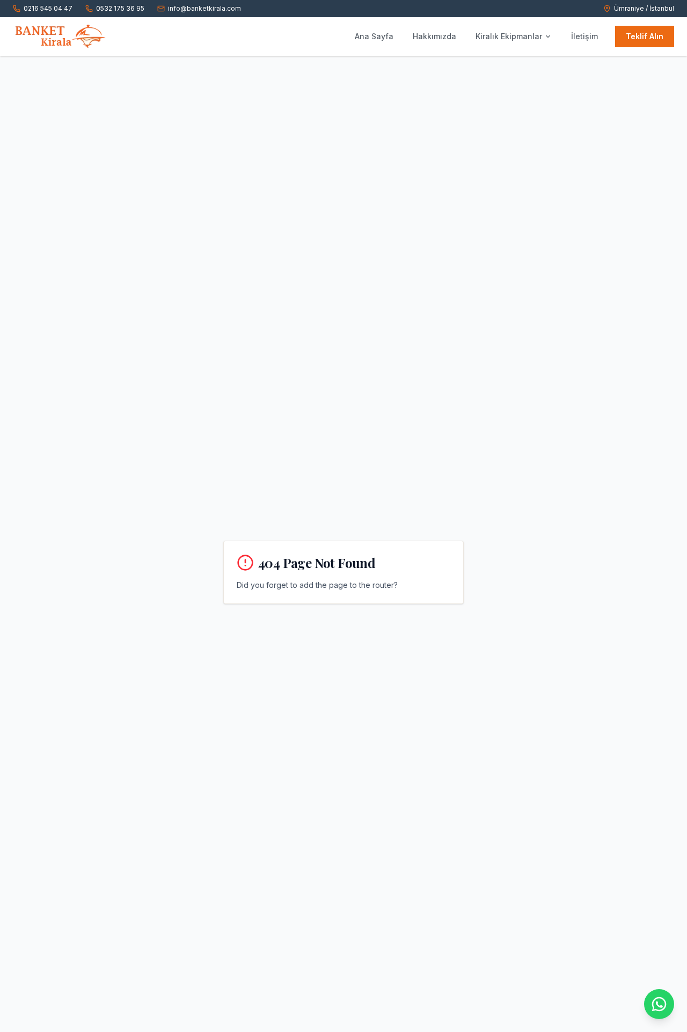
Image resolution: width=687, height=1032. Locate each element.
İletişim (584, 36)
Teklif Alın (644, 36)
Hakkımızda (434, 36)
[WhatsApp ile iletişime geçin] (659, 1004)
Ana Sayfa (374, 36)
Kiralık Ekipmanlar (509, 36)
